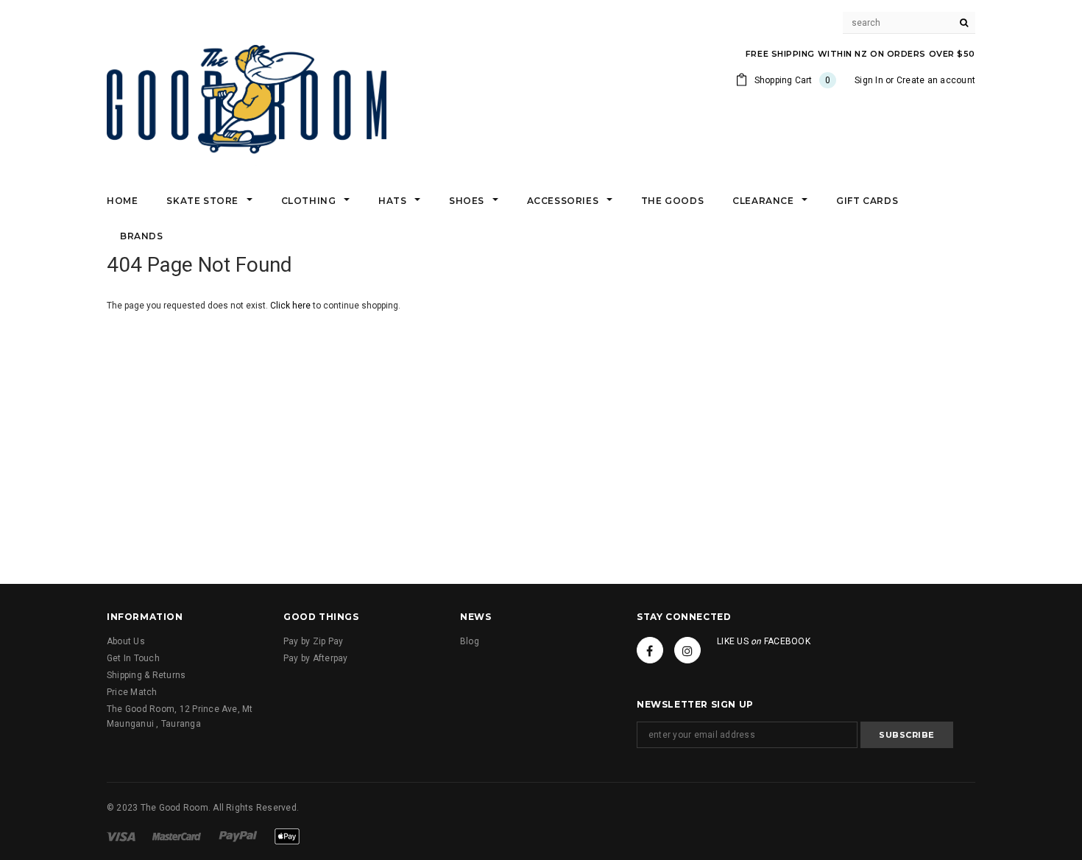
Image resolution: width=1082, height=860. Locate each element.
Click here (291, 305)
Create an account (936, 80)
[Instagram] (687, 650)
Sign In (869, 80)
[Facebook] (650, 650)
